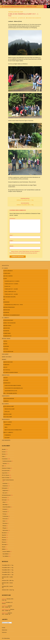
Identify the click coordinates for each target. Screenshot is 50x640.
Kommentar (13, 218)
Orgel (6, 427)
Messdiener (6, 312)
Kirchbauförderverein (9, 307)
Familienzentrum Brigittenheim (13, 385)
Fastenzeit (5, 511)
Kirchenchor (6, 309)
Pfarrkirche (8, 424)
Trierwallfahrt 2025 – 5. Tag (7, 565)
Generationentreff (8, 320)
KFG (4, 299)
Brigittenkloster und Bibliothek (13, 429)
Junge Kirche (5, 354)
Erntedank (5, 509)
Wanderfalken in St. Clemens (12, 281)
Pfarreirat (4, 542)
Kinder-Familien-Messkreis (8, 479)
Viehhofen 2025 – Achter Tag (8, 589)
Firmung (4, 513)
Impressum (4, 632)
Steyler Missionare (8, 351)
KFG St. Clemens (5, 475)
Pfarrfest (4, 525)
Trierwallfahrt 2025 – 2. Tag (7, 572)
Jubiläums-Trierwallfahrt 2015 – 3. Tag (25, 204)
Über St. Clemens (7, 422)
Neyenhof (5, 380)
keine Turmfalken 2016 (10, 291)
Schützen (5, 349)
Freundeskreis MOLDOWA (9, 296)
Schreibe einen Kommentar (34, 17)
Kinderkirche (5, 485)
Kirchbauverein (7, 325)
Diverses (4, 454)
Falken (5, 278)
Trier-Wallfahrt (12, 11)
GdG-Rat (5, 367)
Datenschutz (4, 629)
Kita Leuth (5, 492)
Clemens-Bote (6, 273)
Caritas (5, 341)
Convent (5, 377)
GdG (3, 465)
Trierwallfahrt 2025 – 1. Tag (7, 574)
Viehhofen (6, 401)
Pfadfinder (6, 346)
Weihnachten (5, 530)
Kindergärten (6, 382)
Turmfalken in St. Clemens (11, 283)
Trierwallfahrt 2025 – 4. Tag (7, 567)
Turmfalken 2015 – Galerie (11, 294)
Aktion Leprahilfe (8, 270)
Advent (4, 502)
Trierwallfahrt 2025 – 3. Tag (7, 569)
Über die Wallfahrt (10, 409)
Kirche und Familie (6, 356)
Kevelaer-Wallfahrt (8, 406)
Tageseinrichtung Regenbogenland (14, 388)
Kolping (5, 343)
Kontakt (3, 627)
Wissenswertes (6, 419)
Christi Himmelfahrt (6, 506)
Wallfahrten (5, 403)
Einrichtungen (5, 375)
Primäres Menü (48, 6)
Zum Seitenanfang (6, 638)
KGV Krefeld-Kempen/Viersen (10, 372)
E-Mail (11, 240)
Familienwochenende (8, 398)
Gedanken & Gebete (6, 468)
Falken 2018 (7, 286)
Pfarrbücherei (7, 333)
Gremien (4, 359)
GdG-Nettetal (5, 265)
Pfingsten (4, 528)
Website (11, 246)
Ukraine (3, 546)
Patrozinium (5, 523)
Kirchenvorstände (8, 362)
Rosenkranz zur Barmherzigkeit (11, 315)
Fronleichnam (5, 516)
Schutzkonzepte (6, 440)
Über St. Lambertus (8, 432)
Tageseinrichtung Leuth (11, 390)
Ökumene (4, 537)
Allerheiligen (5, 504)
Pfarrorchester (7, 336)
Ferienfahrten (5, 396)
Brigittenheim (5, 490)
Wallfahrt (20, 11)
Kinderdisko (6, 302)
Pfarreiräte (6, 364)
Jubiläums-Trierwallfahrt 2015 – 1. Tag (25, 199)
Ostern (4, 521)
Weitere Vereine (6, 338)
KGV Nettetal (6, 369)
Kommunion (5, 518)
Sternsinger (4, 544)
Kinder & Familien (5, 477)
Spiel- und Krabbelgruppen (10, 393)
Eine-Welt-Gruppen (8, 276)
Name (11, 235)
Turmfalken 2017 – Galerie (11, 289)
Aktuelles (4, 449)
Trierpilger (22, 17)
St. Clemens (5, 268)
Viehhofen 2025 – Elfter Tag (7, 580)
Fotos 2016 (7, 411)
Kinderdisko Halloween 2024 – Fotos (14, 304)
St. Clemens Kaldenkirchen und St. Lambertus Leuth (19, 6)
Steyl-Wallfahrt (7, 416)
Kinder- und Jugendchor (9, 322)
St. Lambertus (5, 317)
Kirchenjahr (4, 499)
